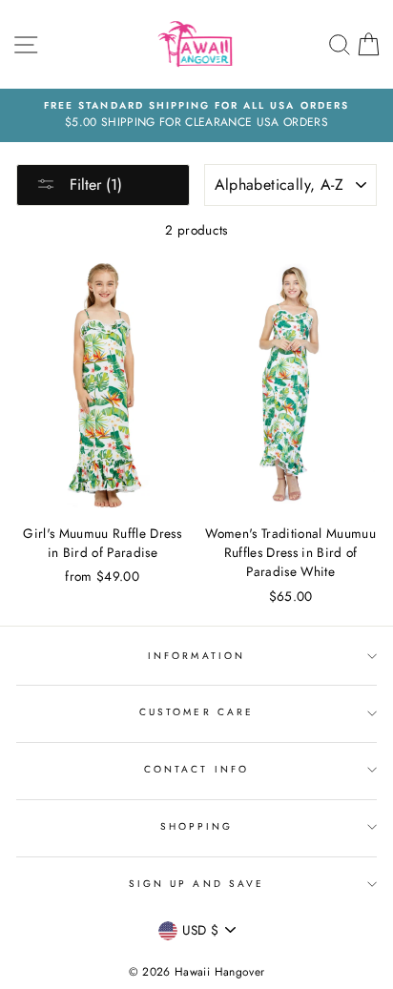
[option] (196, 115)
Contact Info (196, 769)
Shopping (196, 826)
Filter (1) (93, 185)
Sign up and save (196, 883)
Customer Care (196, 712)
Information (196, 656)
